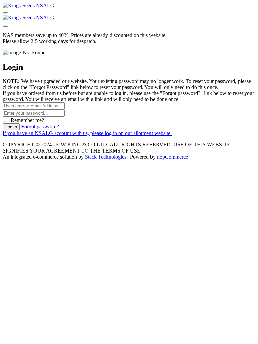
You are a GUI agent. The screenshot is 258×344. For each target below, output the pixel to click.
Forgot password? (40, 126)
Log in (11, 126)
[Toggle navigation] (5, 13)
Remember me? (27, 120)
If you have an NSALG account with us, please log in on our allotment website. (87, 133)
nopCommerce (172, 157)
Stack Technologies (105, 157)
